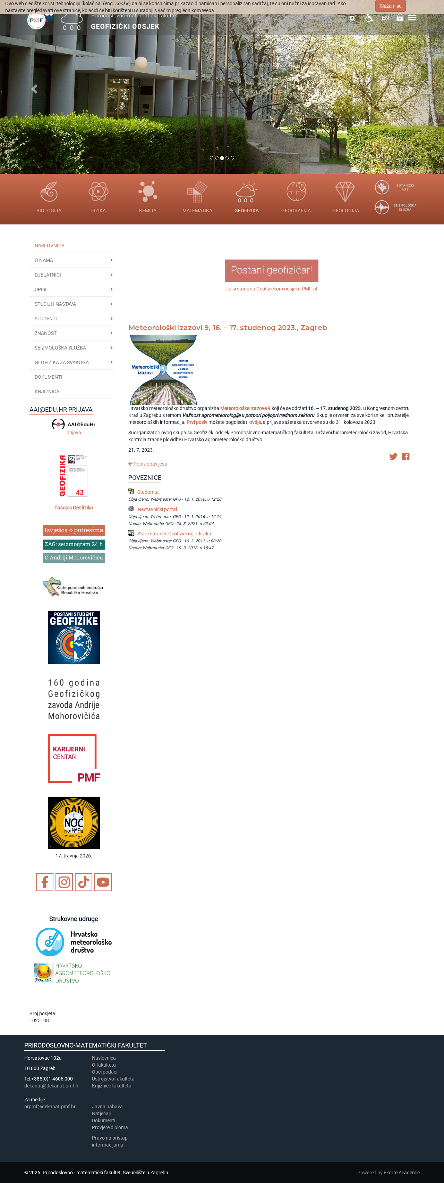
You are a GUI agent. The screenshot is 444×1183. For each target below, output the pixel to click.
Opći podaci (104, 1072)
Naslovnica (50, 245)
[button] (33, 87)
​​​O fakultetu (104, 1065)
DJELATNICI (48, 275)
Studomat (148, 492)
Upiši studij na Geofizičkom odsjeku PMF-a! (271, 288)
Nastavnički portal (157, 509)
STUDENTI (46, 318)
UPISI (40, 289)
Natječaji (101, 1113)
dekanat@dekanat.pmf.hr (52, 1085)
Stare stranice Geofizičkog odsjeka (174, 533)
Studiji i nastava (55, 304)
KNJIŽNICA (47, 391)
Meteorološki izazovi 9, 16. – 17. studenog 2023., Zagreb (227, 327)
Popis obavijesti (150, 464)
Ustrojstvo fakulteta (113, 1079)
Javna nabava (107, 1106)
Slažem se (390, 6)
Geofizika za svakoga (62, 362)
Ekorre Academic (402, 1172)
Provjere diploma (110, 1127)
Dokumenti (48, 377)
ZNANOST (46, 333)
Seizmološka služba (60, 348)
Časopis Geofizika (73, 507)
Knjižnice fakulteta (111, 1085)
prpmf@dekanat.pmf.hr (50, 1106)
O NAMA (44, 260)
